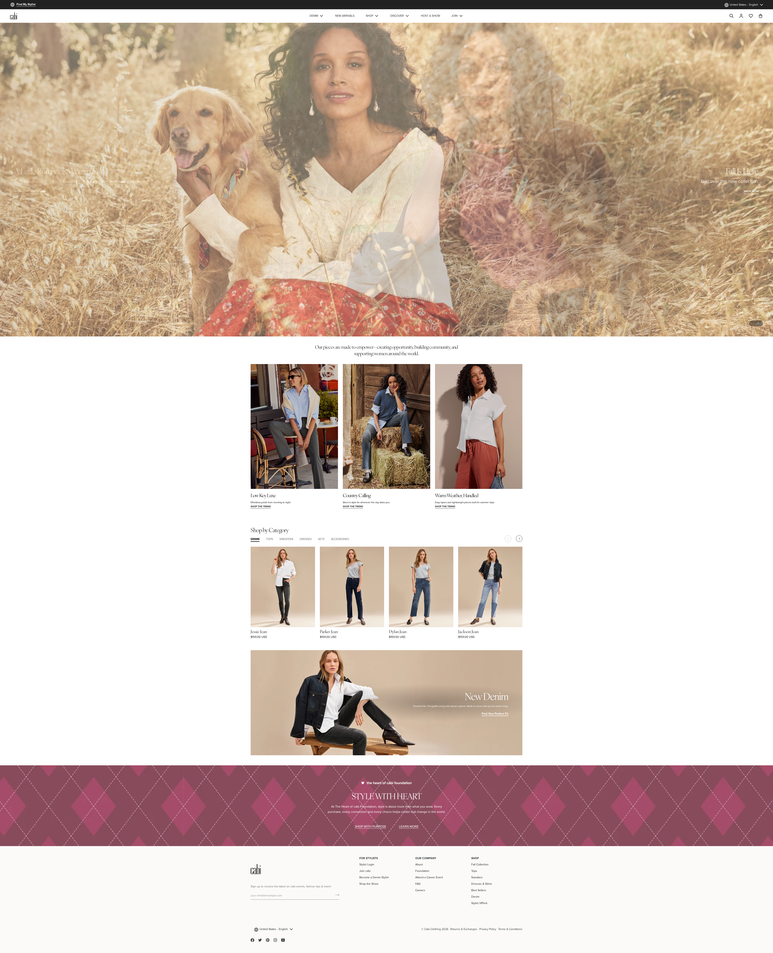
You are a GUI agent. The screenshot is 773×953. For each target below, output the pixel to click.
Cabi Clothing (432, 929)
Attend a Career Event (429, 877)
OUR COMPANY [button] (425, 858)
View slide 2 (758, 323)
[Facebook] (252, 940)
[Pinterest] (268, 940)
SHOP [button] (475, 858)
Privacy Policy (487, 929)
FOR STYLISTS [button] (368, 858)
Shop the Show (368, 884)
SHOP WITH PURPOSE (370, 826)
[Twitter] (260, 940)
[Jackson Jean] (490, 587)
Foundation (422, 871)
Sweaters (477, 877)
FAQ (418, 884)
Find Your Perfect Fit (495, 714)
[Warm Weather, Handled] (478, 426)
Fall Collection (480, 864)
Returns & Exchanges (463, 929)
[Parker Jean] (352, 587)
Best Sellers (478, 890)
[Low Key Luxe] (294, 426)
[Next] (519, 538)
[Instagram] (275, 940)
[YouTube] (283, 940)
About (419, 864)
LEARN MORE (409, 826)
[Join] (336, 895)
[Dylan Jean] (421, 587)
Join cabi (364, 871)
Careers (420, 890)
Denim (475, 897)
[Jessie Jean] (283, 587)
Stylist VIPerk (479, 903)
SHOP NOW (751, 191)
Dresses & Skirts (481, 884)
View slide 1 (753, 323)
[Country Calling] (386, 426)
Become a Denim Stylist (374, 877)
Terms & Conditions (510, 929)
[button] (317, 16)
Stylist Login (366, 864)
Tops (474, 871)
